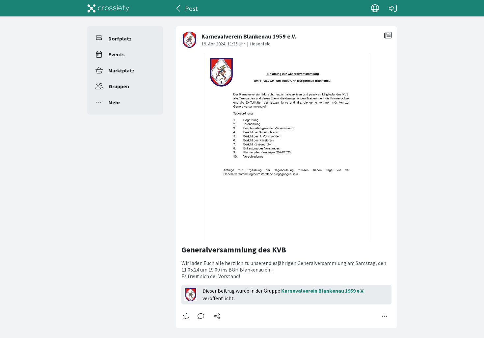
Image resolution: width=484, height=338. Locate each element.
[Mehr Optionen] (384, 316)
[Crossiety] (108, 8)
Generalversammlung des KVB (233, 250)
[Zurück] (178, 8)
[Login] (393, 8)
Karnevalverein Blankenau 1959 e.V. (322, 290)
